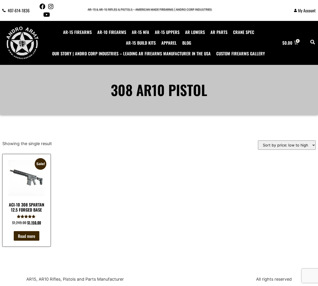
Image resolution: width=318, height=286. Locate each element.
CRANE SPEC (243, 32)
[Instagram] (51, 6)
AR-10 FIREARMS (111, 32)
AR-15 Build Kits (141, 43)
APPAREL (169, 43)
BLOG (186, 43)
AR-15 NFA (140, 32)
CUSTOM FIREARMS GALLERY (240, 53)
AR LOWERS (195, 32)
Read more (26, 236)
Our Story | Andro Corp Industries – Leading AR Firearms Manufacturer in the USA (131, 53)
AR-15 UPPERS (167, 32)
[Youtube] (47, 14)
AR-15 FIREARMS (77, 32)
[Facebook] (42, 6)
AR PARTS (218, 32)
